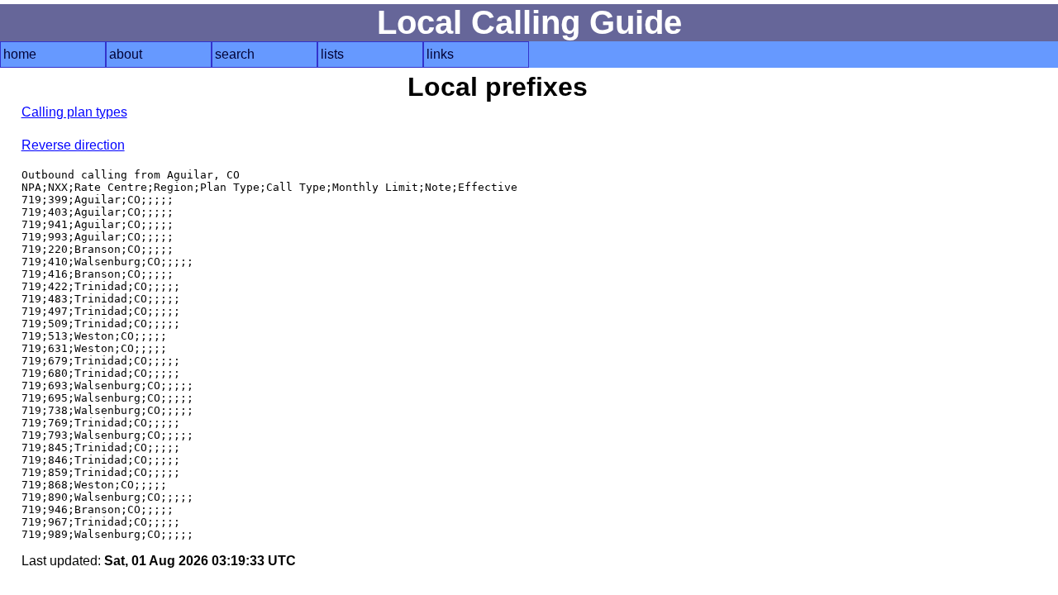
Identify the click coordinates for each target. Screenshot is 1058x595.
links (440, 54)
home (19, 54)
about (125, 54)
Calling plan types (74, 112)
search (235, 54)
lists (332, 54)
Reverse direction (73, 145)
